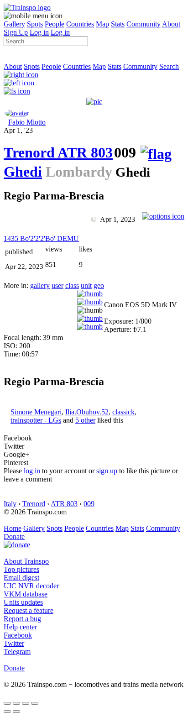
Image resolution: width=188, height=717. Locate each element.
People (54, 24)
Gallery (14, 24)
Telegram (17, 651)
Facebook (18, 635)
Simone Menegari (36, 412)
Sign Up (16, 32)
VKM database (25, 594)
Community (143, 24)
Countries (80, 24)
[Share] (16, 703)
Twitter (14, 643)
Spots (35, 24)
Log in (39, 32)
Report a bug (22, 619)
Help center (20, 627)
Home (12, 528)
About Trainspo (26, 561)
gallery (40, 285)
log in (32, 471)
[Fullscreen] (17, 91)
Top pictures (21, 569)
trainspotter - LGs (35, 420)
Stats (118, 24)
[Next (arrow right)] (16, 711)
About (171, 24)
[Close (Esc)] (7, 703)
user (57, 285)
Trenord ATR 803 (58, 152)
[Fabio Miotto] (17, 113)
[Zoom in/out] (34, 703)
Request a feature (28, 610)
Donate (14, 536)
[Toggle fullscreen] (25, 703)
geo (99, 285)
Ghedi (23, 171)
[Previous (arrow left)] (7, 711)
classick (123, 412)
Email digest (21, 577)
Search (169, 66)
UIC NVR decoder (31, 586)
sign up (106, 471)
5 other (85, 420)
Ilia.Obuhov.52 (87, 412)
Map (102, 24)
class (72, 285)
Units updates (23, 602)
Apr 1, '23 (18, 130)
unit (86, 285)
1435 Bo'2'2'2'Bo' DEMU (41, 238)
